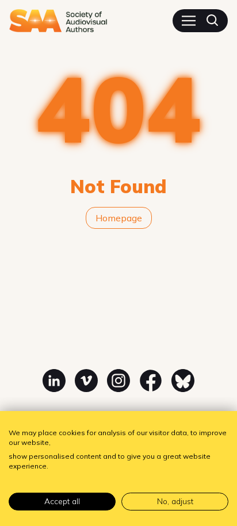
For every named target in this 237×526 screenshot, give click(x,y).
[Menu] (188, 20)
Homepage (118, 218)
